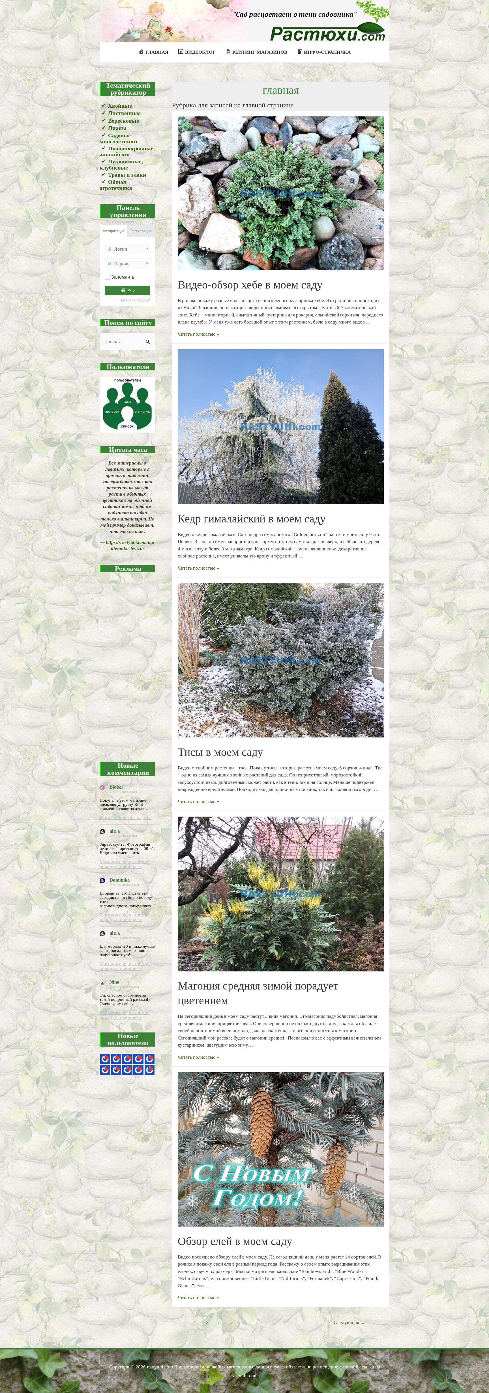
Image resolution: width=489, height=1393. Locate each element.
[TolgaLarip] (138, 1070)
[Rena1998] (127, 1070)
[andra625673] (116, 1059)
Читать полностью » (198, 334)
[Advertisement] (127, 663)
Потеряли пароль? (134, 300)
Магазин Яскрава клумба (126, 817)
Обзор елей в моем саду (235, 1241)
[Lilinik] (150, 1070)
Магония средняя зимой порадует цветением (125, 864)
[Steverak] (105, 1070)
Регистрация (141, 231)
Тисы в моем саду (220, 752)
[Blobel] (138, 1059)
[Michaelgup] (127, 1059)
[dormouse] (150, 1059)
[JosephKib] (105, 1059)
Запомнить (122, 277)
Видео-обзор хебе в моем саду (250, 284)
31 (233, 1322)
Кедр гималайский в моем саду (252, 518)
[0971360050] (116, 1070)
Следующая (350, 1322)
